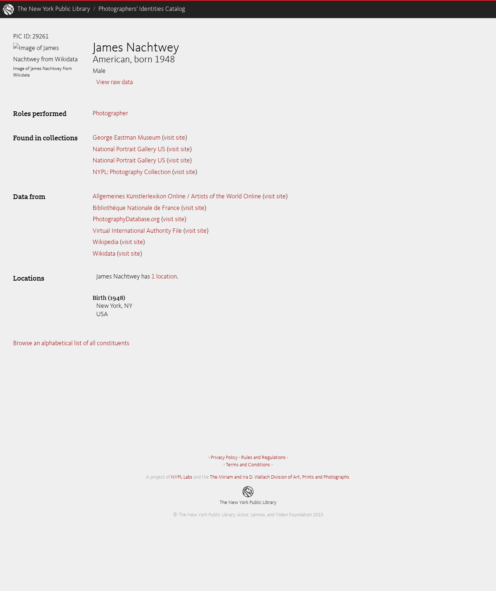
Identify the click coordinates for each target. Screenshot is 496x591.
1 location (164, 276)
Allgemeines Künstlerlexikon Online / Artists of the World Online (177, 196)
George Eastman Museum (126, 138)
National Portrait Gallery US (129, 149)
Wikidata (104, 254)
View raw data (114, 82)
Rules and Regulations (263, 457)
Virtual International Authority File (137, 231)
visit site (174, 138)
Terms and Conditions (248, 464)
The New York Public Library (53, 9)
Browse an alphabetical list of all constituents (71, 343)
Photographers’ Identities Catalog (141, 9)
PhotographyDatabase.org (126, 219)
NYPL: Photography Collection (132, 172)
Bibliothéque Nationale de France (136, 208)
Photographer (110, 113)
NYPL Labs (181, 477)
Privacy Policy (224, 457)
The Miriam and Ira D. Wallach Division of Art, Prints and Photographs (279, 477)
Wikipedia (105, 242)
